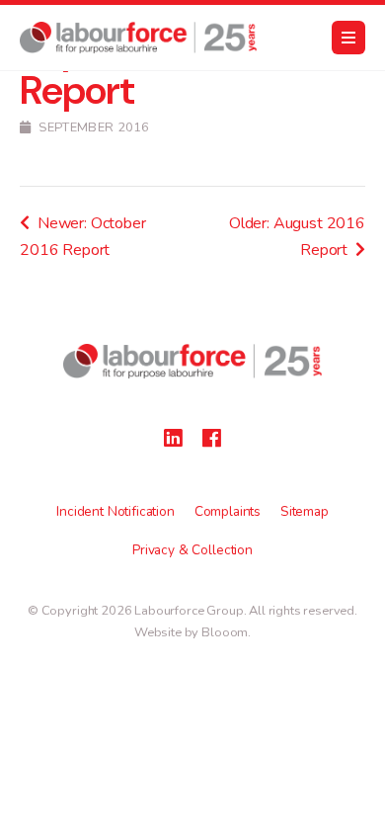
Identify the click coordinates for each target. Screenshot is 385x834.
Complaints (227, 511)
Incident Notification (115, 511)
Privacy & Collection (192, 550)
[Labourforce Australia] (138, 37)
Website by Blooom (191, 632)
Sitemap (304, 511)
